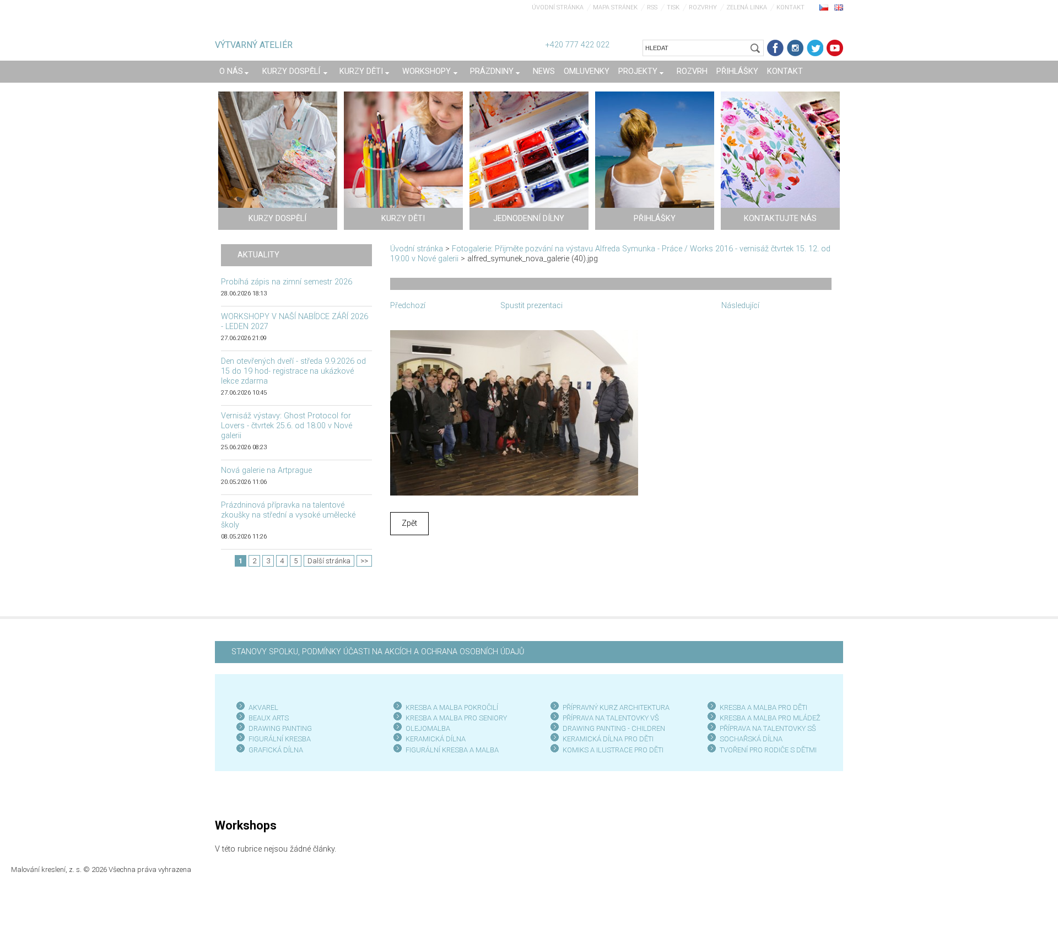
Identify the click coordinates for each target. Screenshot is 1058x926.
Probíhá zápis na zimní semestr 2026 (286, 282)
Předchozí (407, 305)
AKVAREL (263, 707)
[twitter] (815, 48)
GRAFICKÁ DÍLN (274, 750)
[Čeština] (823, 7)
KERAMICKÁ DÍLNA (436, 739)
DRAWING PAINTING (280, 728)
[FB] (775, 48)
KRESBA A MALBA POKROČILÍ (452, 707)
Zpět (409, 523)
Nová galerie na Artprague (266, 470)
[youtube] (835, 48)
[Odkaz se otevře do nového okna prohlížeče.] (514, 412)
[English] (838, 7)
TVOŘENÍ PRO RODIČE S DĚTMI (768, 750)
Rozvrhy (703, 7)
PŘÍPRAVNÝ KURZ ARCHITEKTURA (616, 707)
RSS (652, 7)
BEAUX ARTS (269, 718)
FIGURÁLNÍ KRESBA (280, 739)
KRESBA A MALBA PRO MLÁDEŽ (770, 718)
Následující (740, 305)
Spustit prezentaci (531, 305)
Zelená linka (746, 7)
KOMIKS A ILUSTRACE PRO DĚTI (613, 750)
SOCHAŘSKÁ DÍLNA (751, 739)
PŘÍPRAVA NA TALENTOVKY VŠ (611, 718)
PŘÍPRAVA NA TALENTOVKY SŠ (768, 728)
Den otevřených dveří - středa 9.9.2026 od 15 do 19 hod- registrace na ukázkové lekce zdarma (293, 371)
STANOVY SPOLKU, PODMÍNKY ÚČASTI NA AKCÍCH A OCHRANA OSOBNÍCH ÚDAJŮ (377, 651)
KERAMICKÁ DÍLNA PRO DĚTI (608, 739)
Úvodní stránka (558, 7)
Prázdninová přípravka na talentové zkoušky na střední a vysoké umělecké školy (288, 515)
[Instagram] (795, 48)
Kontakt (790, 7)
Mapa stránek (615, 7)
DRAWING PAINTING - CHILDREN (614, 728)
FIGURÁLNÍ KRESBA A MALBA (452, 750)
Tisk (673, 7)
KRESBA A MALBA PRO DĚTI (763, 707)
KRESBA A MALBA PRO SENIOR (454, 718)
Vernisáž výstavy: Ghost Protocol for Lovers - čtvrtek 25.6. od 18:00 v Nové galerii (286, 425)
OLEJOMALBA (428, 728)
